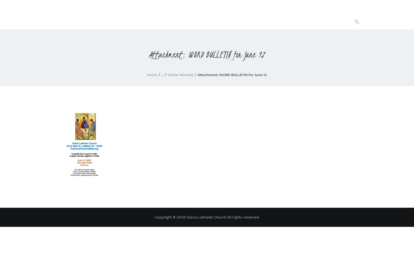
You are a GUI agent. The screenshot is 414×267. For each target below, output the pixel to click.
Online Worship (180, 75)
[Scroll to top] (402, 255)
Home (152, 75)
